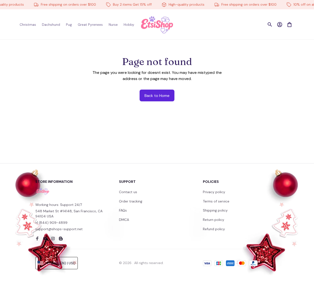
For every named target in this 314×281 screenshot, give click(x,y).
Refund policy (214, 229)
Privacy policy (214, 192)
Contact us (128, 192)
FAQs (123, 210)
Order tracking (130, 201)
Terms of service (216, 201)
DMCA (124, 219)
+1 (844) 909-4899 (51, 222)
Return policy (213, 219)
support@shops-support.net (59, 229)
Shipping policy (215, 210)
